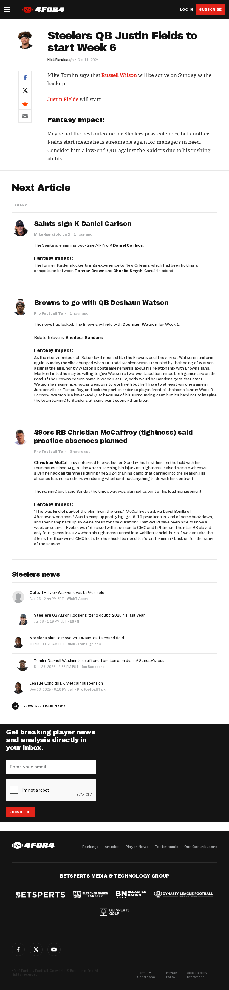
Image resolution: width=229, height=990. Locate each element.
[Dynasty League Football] (183, 895)
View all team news (45, 706)
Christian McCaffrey (56, 462)
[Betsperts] (40, 895)
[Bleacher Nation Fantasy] (90, 895)
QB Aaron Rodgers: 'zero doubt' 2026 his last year (90, 615)
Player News (137, 846)
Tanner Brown (90, 270)
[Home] (33, 845)
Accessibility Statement (197, 975)
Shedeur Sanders (84, 337)
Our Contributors (200, 846)
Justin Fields (62, 99)
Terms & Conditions (146, 975)
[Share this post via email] (25, 116)
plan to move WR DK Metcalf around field (77, 638)
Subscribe (210, 9)
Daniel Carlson (128, 245)
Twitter (36, 949)
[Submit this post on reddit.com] (25, 103)
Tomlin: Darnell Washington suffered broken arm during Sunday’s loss (99, 660)
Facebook (18, 949)
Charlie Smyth (128, 270)
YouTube (54, 949)
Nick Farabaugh (60, 60)
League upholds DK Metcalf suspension (66, 683)
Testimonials (166, 846)
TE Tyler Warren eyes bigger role (67, 592)
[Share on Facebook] (25, 77)
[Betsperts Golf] (114, 912)
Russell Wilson (119, 75)
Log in (186, 9)
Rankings (90, 846)
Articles (112, 846)
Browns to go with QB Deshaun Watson (101, 302)
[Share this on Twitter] (25, 90)
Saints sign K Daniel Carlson (82, 223)
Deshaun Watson (140, 324)
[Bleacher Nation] (131, 895)
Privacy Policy (172, 975)
